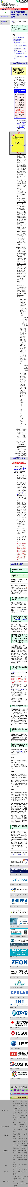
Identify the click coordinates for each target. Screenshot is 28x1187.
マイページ (23, 587)
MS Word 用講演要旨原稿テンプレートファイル (21, 124)
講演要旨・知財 (4, 16)
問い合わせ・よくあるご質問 (18, 854)
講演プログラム (17, 1122)
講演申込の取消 (22, 1152)
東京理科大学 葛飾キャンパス (7, 7)
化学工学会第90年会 (8, 4)
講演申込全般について (19, 1139)
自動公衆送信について (20, 52)
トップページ (14, 21)
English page (23, 4)
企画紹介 (24, 1122)
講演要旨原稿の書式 (18, 37)
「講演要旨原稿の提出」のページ (20, 469)
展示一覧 (20, 1112)
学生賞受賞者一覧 (20, 1157)
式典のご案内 (16, 1110)
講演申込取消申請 (21, 620)
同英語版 (21, 127)
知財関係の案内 (17, 41)
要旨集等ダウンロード (20, 1108)
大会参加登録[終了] (18, 1134)
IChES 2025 (22, 1117)
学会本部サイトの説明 (16, 672)
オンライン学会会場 (22, 1105)
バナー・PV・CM (17, 1176)
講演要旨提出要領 (17, 39)
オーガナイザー (17, 1169)
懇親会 (17, 1103)
